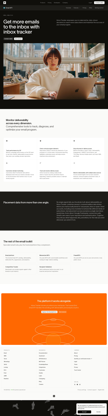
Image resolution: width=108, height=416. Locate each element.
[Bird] (4, 2)
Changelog (42, 378)
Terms (75, 364)
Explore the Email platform (49, 312)
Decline (99, 412)
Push (5, 373)
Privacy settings (82, 389)
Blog (40, 381)
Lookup (6, 367)
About (76, 353)
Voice (5, 358)
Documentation (43, 353)
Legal (75, 361)
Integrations (42, 367)
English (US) (101, 389)
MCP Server (42, 361)
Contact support (92, 389)
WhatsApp (7, 361)
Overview (68, 7)
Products (42, 2)
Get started (18, 38)
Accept (84, 412)
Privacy (76, 367)
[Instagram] (79, 384)
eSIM (5, 375)
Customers (42, 370)
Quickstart (42, 356)
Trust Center (77, 370)
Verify (5, 364)
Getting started (99, 7)
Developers (57, 2)
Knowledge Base (43, 364)
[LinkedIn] (77, 384)
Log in (90, 2)
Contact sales (99, 2)
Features (76, 7)
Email (5, 353)
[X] (74, 384)
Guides (41, 373)
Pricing (49, 2)
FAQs (90, 7)
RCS (5, 370)
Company (65, 2)
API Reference (43, 358)
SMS (5, 356)
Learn (40, 375)
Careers (41, 384)
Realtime (6, 378)
